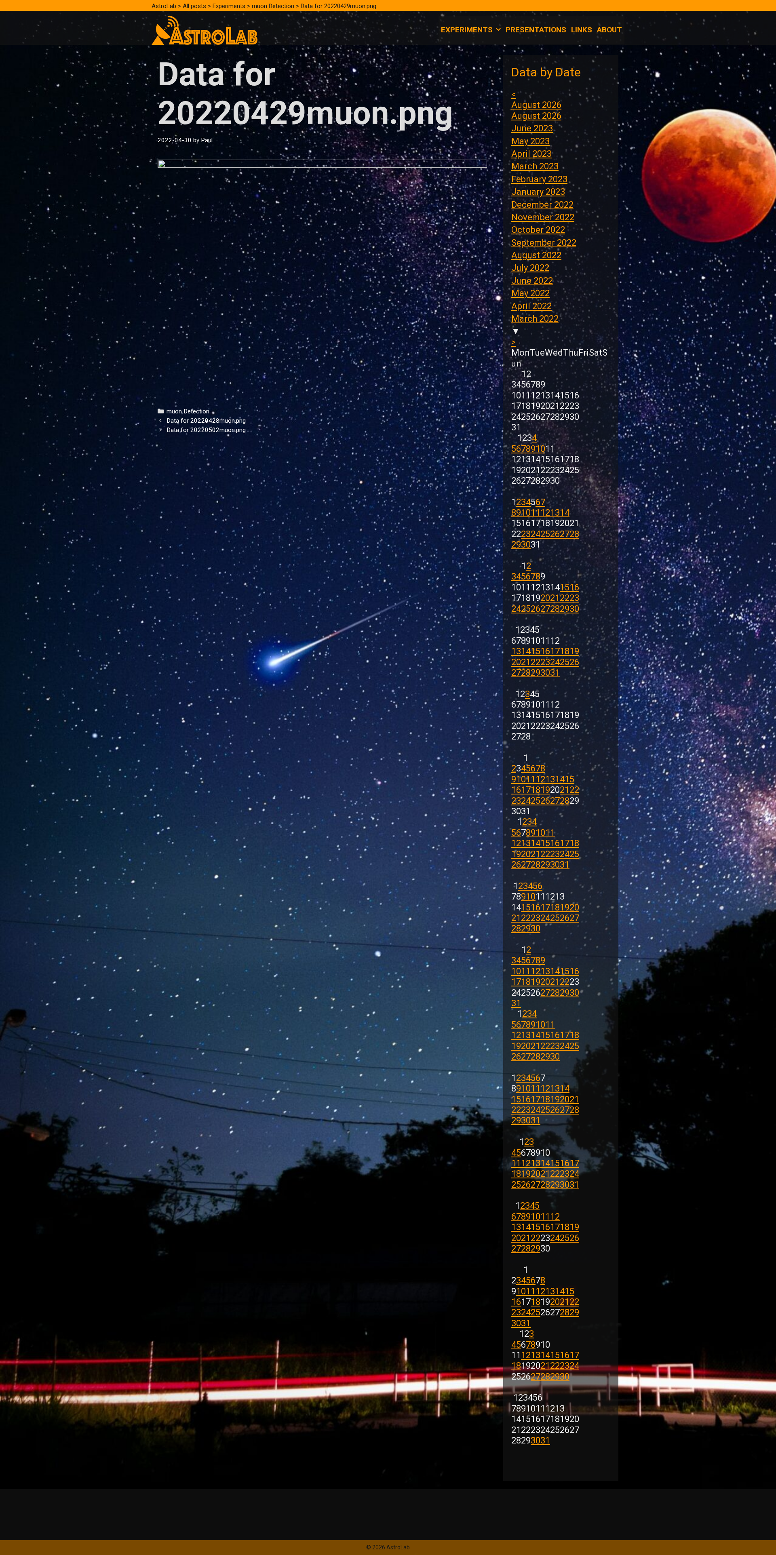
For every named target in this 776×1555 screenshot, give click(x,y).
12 (545, 513)
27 (564, 534)
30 (526, 544)
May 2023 (530, 141)
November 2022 (542, 217)
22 (564, 598)
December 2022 (542, 205)
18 (564, 651)
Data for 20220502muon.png (206, 430)
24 (535, 534)
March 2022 (535, 319)
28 (574, 534)
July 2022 (530, 268)
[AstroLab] (204, 29)
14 (564, 513)
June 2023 (532, 128)
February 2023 (539, 179)
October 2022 (538, 230)
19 (574, 651)
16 (574, 587)
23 (526, 534)
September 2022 (543, 243)
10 (540, 449)
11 (535, 513)
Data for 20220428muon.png (206, 420)
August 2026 (536, 105)
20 (545, 598)
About (609, 29)
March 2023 (535, 166)
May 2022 (530, 293)
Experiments (467, 29)
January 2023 (538, 192)
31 (555, 673)
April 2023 (531, 154)
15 (564, 587)
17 (555, 651)
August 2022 (536, 255)
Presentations (536, 29)
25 (545, 534)
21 (555, 598)
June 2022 (532, 281)
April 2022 (531, 306)
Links (581, 29)
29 (516, 544)
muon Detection (188, 411)
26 (555, 534)
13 (555, 513)
